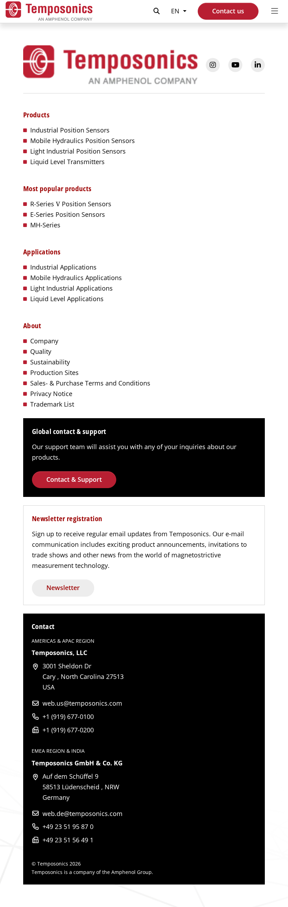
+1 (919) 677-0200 (68, 730)
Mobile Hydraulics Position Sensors (82, 140)
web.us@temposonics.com (82, 703)
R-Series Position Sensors (70, 204)
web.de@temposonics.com (82, 813)
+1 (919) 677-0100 (68, 716)
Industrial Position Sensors (70, 130)
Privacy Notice (51, 393)
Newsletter (63, 587)
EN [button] (176, 11)
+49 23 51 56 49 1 (67, 840)
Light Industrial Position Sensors (78, 151)
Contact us (228, 11)
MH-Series (45, 225)
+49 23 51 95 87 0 (67, 826)
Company (44, 341)
